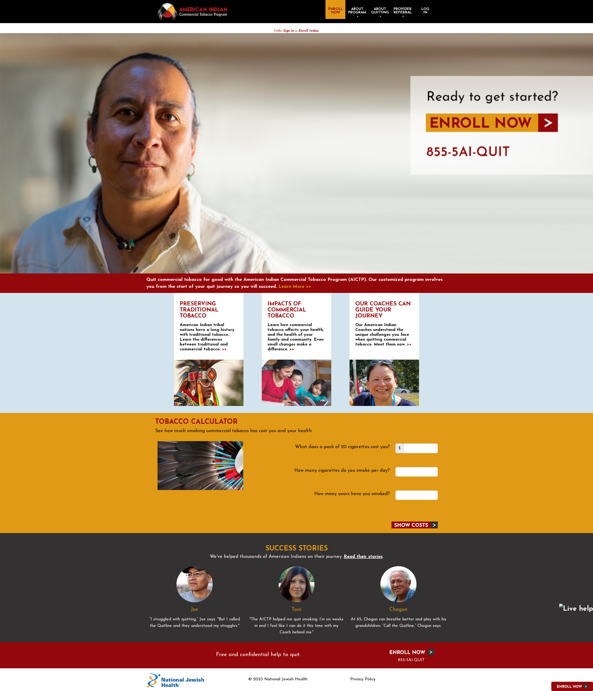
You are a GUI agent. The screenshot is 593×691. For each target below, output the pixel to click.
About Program (357, 10)
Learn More (294, 286)
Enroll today (309, 31)
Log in (425, 10)
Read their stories (363, 556)
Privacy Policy (362, 679)
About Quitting (380, 10)
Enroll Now (335, 10)
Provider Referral (403, 10)
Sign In (288, 31)
